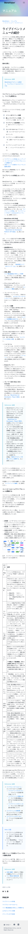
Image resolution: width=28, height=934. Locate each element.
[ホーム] (9, 2)
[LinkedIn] (7, 891)
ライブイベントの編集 (11, 483)
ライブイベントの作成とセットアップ (15, 159)
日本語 (7, 925)
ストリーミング (8, 23)
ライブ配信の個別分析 (13, 876)
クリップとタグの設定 (8, 914)
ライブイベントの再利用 (13, 811)
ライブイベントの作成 (8, 901)
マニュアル (14, 21)
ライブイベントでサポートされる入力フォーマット (15, 213)
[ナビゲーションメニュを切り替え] (24, 2)
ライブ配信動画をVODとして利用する (13, 907)
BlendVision (5, 21)
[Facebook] (3, 891)
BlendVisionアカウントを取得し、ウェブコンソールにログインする (14, 84)
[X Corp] (5, 891)
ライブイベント (19, 23)
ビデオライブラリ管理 (8, 911)
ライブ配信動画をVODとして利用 (13, 274)
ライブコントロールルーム (14, 787)
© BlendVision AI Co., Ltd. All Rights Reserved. (12, 929)
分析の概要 (10, 872)
